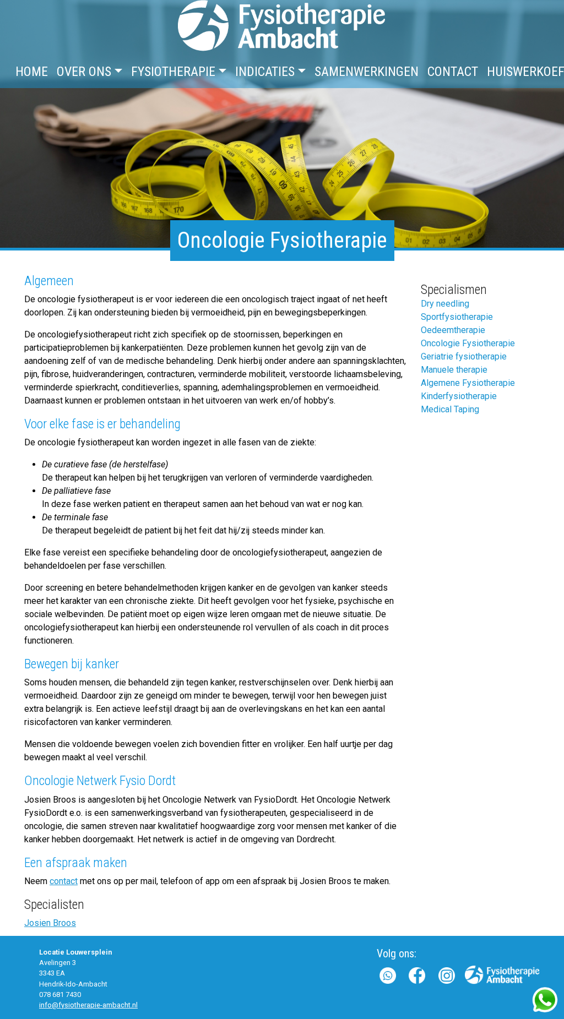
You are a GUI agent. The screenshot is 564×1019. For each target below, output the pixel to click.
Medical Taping (450, 409)
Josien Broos (50, 923)
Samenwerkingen (366, 71)
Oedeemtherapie (453, 330)
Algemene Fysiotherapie (468, 383)
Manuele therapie (454, 369)
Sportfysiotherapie (457, 317)
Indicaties (265, 71)
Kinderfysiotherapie (459, 396)
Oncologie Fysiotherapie (468, 343)
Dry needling (445, 303)
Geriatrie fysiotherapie (464, 356)
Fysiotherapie (173, 71)
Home (31, 71)
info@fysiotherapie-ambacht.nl (88, 1005)
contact (64, 881)
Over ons (84, 71)
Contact (452, 71)
